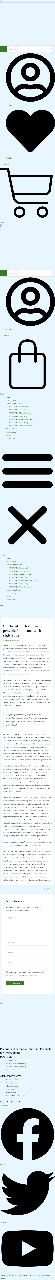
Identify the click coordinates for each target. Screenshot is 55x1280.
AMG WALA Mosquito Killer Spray (23, 419)
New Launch (11, 400)
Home (8, 397)
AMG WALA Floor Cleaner (19, 410)
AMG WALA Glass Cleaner (20, 413)
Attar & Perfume (13, 429)
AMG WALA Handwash (18, 416)
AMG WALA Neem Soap (18, 422)
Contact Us (10, 438)
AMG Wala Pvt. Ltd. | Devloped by (29, 1275)
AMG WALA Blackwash (18, 406)
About (8, 435)
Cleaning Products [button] (14, 403)
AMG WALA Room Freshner (20, 426)
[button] (27, 500)
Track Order (11, 432)
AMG (2, 605)
